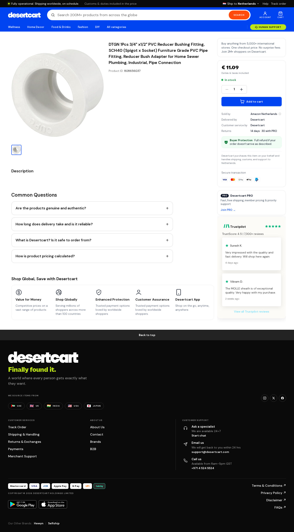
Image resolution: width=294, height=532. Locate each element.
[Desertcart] (24, 15)
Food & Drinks (61, 27)
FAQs (280, 507)
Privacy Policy (273, 493)
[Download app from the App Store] (53, 504)
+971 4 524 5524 (203, 468)
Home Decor (35, 27)
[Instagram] (264, 398)
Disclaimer (276, 500)
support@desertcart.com (210, 452)
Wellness (14, 27)
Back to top (147, 335)
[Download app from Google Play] (22, 504)
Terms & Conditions (269, 485)
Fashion (83, 27)
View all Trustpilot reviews (251, 311)
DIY (97, 27)
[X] (273, 398)
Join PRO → (228, 210)
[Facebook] (282, 398)
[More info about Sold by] (280, 114)
